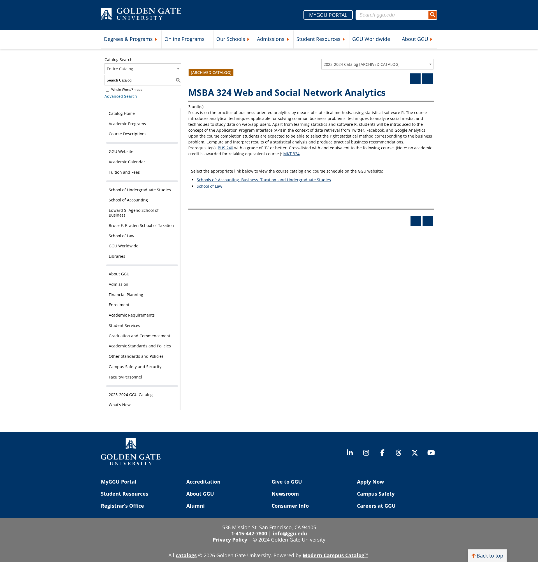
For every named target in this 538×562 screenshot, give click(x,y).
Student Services (124, 325)
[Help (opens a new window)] (427, 78)
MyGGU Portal (118, 481)
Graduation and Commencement (139, 335)
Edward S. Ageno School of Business (134, 213)
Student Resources (318, 39)
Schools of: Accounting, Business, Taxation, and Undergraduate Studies (264, 179)
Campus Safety (376, 493)
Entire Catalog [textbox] (120, 68)
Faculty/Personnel (125, 377)
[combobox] (377, 64)
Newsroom (285, 493)
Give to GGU (287, 481)
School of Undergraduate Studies (140, 189)
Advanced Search (121, 96)
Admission (118, 284)
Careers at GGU (376, 505)
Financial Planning (126, 294)
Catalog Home (122, 113)
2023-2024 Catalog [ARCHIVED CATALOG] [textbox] (362, 64)
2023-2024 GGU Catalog (131, 394)
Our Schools (230, 39)
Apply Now (370, 481)
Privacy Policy (230, 539)
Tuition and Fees (124, 172)
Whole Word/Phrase (126, 89)
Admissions (270, 39)
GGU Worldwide (371, 39)
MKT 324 (291, 153)
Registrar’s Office (122, 505)
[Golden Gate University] (141, 15)
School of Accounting (128, 200)
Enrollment (119, 304)
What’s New (120, 404)
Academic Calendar (127, 161)
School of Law (121, 235)
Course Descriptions (128, 133)
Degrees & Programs (128, 39)
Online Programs (184, 39)
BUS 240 (225, 147)
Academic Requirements (132, 315)
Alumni (195, 505)
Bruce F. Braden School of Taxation (141, 225)
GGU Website (121, 151)
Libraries (117, 256)
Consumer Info (290, 505)
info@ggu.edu (290, 533)
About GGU (415, 39)
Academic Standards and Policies (140, 346)
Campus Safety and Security (135, 366)
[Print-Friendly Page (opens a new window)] (415, 78)
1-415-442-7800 (249, 533)
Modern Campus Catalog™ (335, 555)
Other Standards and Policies (136, 356)
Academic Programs (127, 123)
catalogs (186, 555)
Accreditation (203, 481)
